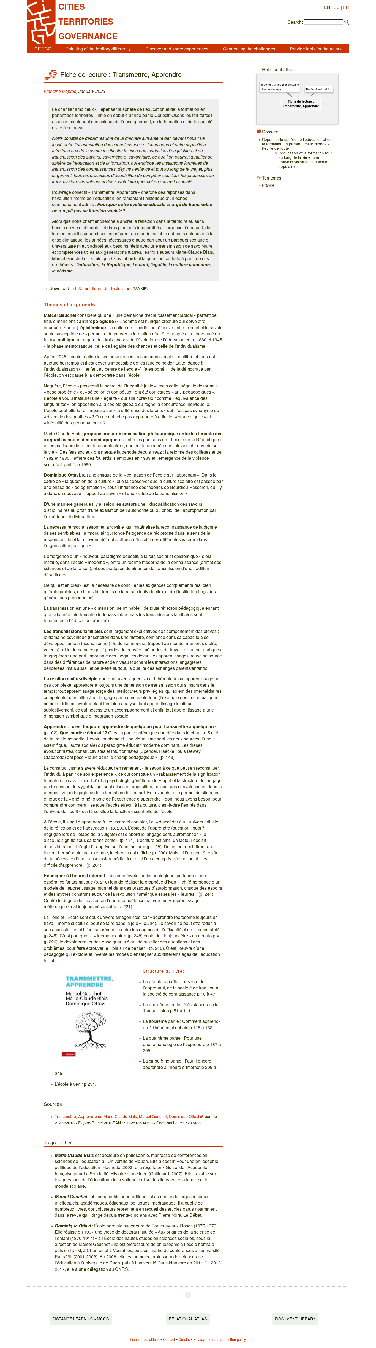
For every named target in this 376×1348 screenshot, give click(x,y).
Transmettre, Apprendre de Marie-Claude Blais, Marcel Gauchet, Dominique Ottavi (127, 1116)
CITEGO (42, 49)
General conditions (144, 1339)
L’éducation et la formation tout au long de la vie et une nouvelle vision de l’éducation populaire (305, 159)
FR (346, 7)
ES (337, 7)
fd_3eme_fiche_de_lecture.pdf (102, 288)
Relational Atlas (188, 1319)
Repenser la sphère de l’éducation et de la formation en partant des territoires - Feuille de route (297, 144)
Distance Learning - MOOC (80, 1319)
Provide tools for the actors (316, 49)
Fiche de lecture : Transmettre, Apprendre (301, 103)
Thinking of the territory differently (98, 49)
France (268, 185)
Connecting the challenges (249, 49)
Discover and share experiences (176, 49)
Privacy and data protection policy (219, 1339)
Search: (295, 22)
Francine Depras (60, 91)
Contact (169, 1339)
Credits (184, 1339)
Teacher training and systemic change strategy (279, 86)
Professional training (319, 89)
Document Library (295, 1319)
